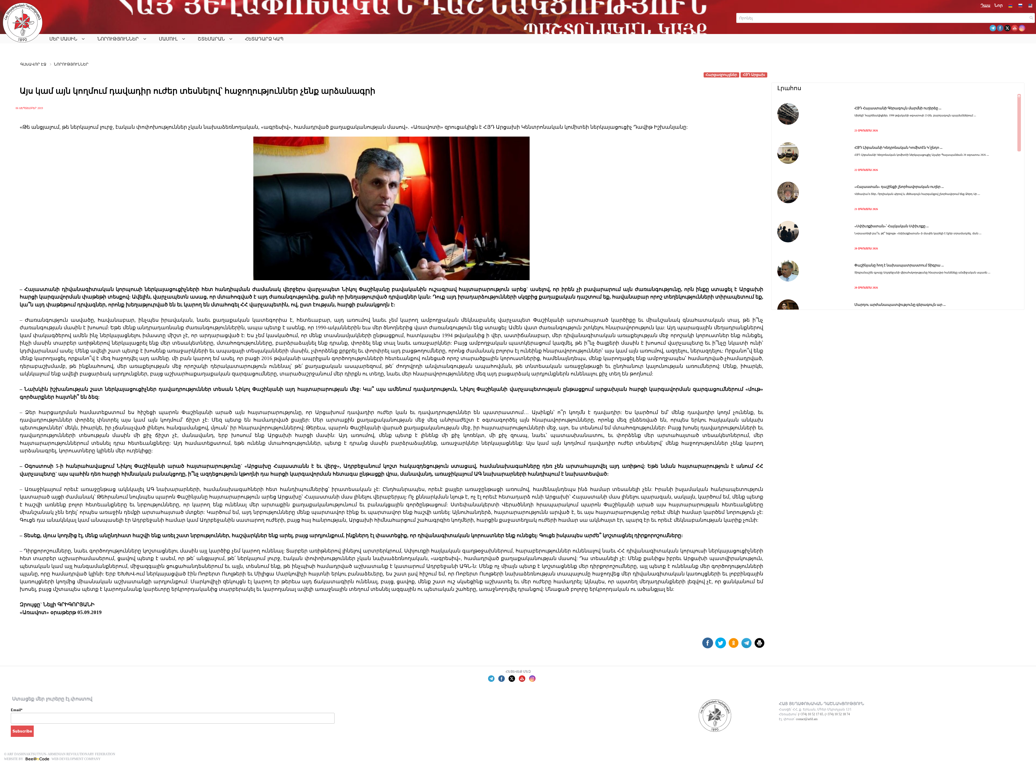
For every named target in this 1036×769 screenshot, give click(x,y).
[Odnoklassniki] (733, 645)
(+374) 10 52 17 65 (810, 714)
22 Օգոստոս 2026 (866, 169)
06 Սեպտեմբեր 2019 (29, 108)
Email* (16, 710)
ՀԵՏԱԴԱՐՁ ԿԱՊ (264, 39)
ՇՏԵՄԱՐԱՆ (211, 39)
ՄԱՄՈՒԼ (168, 39)
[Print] (759, 645)
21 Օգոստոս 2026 (866, 209)
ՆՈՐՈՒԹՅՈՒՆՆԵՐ (118, 39)
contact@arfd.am (806, 719)
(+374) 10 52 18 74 (837, 714)
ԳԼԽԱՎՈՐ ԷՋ (33, 64)
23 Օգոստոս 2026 (866, 130)
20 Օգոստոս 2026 (866, 248)
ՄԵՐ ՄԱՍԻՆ (63, 39)
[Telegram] (746, 645)
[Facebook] (707, 645)
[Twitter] (720, 645)
